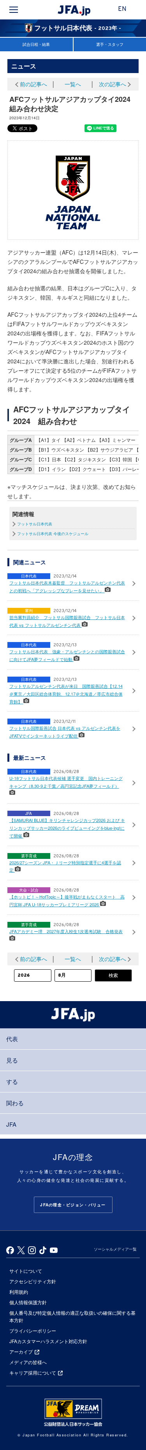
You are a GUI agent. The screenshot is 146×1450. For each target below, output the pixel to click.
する (12, 1081)
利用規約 (18, 1291)
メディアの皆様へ (28, 1362)
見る (12, 1060)
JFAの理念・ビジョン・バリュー (73, 1204)
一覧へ (73, 84)
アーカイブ (21, 1351)
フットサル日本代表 (34, 524)
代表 (12, 1039)
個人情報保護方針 (28, 1302)
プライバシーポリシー (32, 1330)
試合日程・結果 (36, 44)
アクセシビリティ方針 (32, 1281)
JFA (11, 1124)
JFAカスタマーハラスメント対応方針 (48, 1341)
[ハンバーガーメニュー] (13, 10)
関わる (15, 1103)
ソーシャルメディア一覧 (115, 1249)
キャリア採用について (32, 1372)
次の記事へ (112, 84)
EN (122, 9)
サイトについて (25, 1270)
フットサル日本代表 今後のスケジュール (52, 533)
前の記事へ (33, 84)
